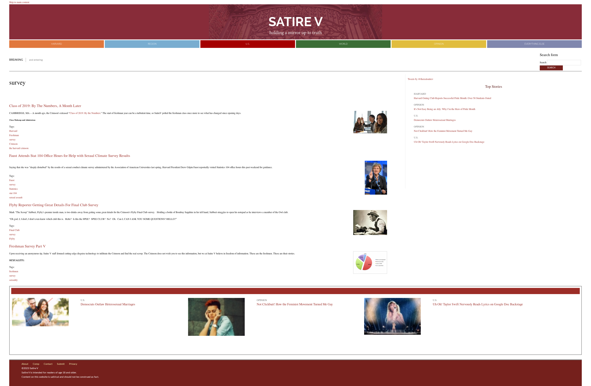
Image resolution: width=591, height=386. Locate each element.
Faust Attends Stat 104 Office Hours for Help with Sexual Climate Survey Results (69, 155)
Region (152, 44)
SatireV (295, 21)
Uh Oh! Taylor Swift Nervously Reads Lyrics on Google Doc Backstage (449, 141)
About (25, 364)
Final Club (14, 230)
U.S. (248, 44)
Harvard (56, 44)
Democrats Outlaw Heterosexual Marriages (435, 119)
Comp (36, 364)
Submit (61, 364)
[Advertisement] (45, 94)
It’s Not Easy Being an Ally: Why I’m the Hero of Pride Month (444, 109)
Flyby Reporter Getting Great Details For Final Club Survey (53, 204)
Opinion (439, 44)
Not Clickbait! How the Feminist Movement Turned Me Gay (443, 130)
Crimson (13, 143)
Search (543, 62)
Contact (48, 364)
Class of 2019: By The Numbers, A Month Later (45, 105)
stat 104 (13, 193)
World (343, 44)
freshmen (13, 271)
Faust (11, 180)
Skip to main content (19, 2)
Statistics (13, 188)
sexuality (13, 279)
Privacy (73, 364)
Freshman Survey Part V (27, 246)
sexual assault (15, 197)
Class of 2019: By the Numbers (85, 113)
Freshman (14, 135)
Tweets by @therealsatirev (420, 79)
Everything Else (535, 44)
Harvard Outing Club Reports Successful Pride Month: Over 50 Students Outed (452, 98)
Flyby (12, 238)
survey (12, 139)
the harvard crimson (18, 148)
